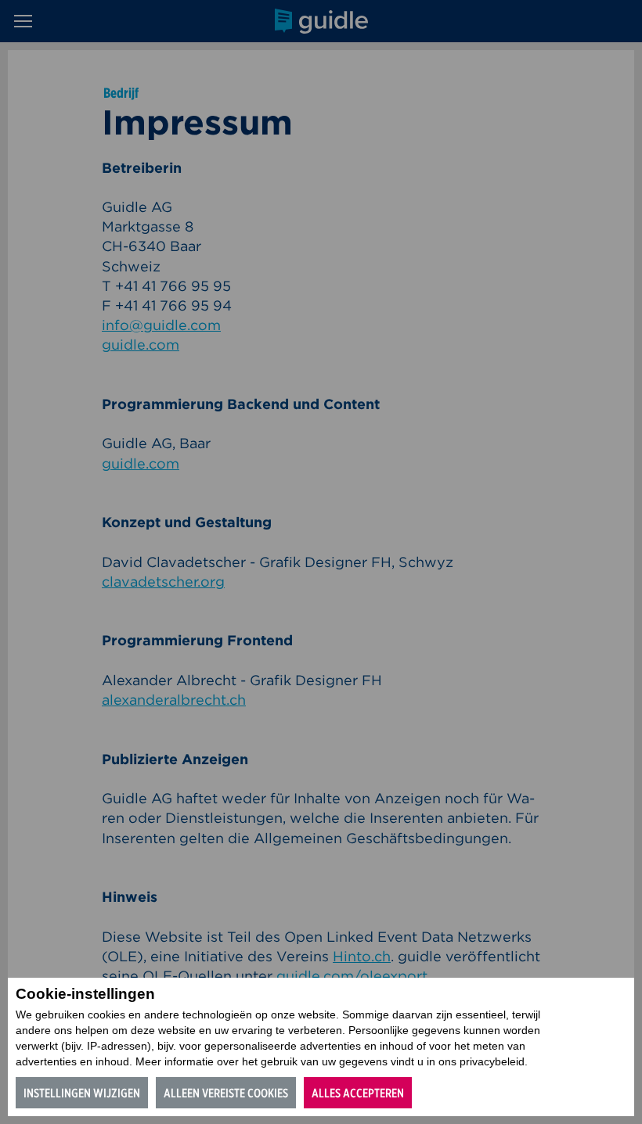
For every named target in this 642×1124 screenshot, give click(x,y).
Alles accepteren (358, 1093)
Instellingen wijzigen (81, 1093)
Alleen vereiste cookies (226, 1093)
